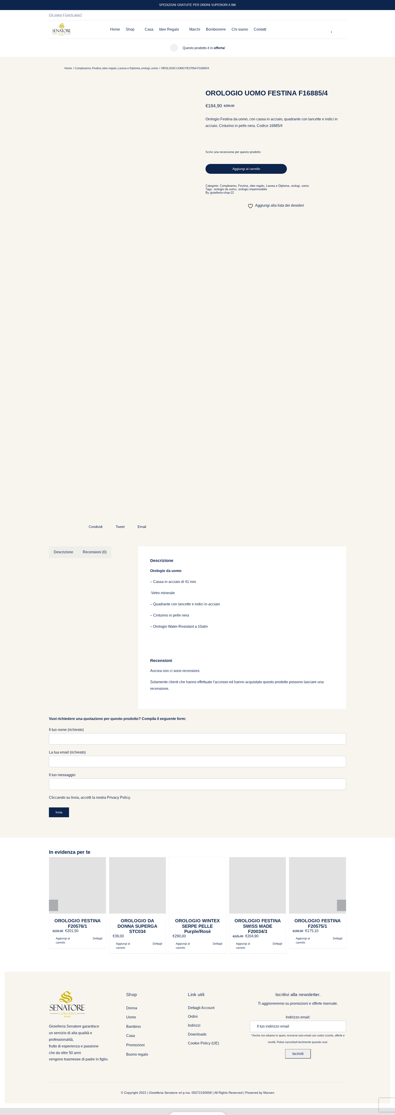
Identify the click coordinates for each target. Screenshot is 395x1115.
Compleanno (228, 185)
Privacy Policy (118, 797)
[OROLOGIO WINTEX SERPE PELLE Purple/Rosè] (197, 885)
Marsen (268, 1092)
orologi (295, 185)
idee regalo (257, 185)
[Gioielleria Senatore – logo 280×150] (61, 24)
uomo (305, 185)
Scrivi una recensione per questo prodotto (233, 152)
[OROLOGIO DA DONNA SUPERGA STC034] (137, 885)
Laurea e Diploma (277, 185)
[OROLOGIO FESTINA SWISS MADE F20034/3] (257, 885)
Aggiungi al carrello (246, 169)
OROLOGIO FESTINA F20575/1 (317, 923)
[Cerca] (326, 29)
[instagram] (337, 15)
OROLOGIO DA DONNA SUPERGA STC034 (137, 926)
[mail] (344, 15)
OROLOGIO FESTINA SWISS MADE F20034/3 (258, 926)
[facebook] (330, 15)
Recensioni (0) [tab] (95, 552)
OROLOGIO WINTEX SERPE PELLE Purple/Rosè (197, 926)
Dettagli (97, 938)
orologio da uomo (225, 189)
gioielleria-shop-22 (222, 192)
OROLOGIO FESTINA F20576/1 (77, 923)
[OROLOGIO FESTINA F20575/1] (317, 885)
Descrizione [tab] (63, 552)
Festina (243, 185)
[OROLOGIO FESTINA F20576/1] (77, 885)
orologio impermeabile (252, 189)
